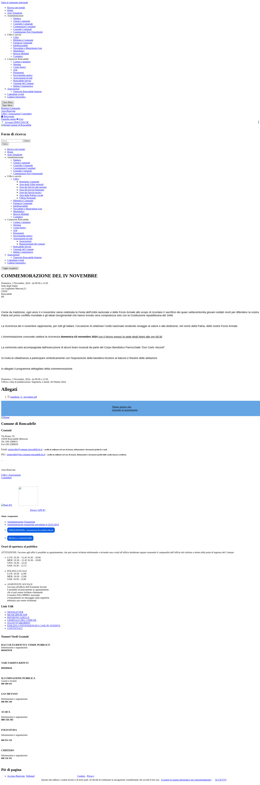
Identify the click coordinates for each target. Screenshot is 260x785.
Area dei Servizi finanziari (31, 190)
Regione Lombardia (10, 108)
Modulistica (18, 51)
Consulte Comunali (22, 29)
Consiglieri (26, 113)
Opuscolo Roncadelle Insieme (27, 91)
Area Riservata (8, 111)
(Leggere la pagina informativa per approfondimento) (186, 780)
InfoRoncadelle (20, 45)
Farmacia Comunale (22, 42)
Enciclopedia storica (22, 75)
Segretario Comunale (29, 181)
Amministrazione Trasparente (21, 522)
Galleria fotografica (16, 97)
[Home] (5, 125)
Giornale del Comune (23, 83)
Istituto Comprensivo (23, 86)
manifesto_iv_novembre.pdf (23, 397)
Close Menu (7, 102)
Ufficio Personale (27, 198)
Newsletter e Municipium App (27, 48)
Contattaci (18, 56)
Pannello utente (8, 119)
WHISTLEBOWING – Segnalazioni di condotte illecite (31, 530)
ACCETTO (220, 780)
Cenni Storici (19, 67)
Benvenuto (8, 116)
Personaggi (18, 72)
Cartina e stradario (22, 61)
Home (10, 10)
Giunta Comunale (21, 21)
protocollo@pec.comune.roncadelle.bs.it (26, 454)
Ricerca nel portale (16, 7)
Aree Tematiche (14, 13)
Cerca (26, 141)
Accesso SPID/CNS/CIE (17, 122)
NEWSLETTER (15, 612)
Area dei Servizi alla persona (32, 187)
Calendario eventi (15, 94)
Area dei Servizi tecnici (30, 192)
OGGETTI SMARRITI (18, 623)
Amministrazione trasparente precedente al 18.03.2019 (33, 524)
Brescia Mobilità (21, 53)
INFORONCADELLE (18, 617)
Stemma (17, 64)
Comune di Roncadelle (20, 125)
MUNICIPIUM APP (17, 614)
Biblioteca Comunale (23, 40)
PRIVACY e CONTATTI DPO (20, 538)
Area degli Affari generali (31, 184)
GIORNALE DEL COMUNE (21, 620)
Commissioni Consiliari (24, 26)
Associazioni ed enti (22, 78)
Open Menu (7, 105)
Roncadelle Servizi (22, 80)
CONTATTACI (14, 628)
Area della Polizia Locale (31, 195)
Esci (21, 119)
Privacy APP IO (37, 510)
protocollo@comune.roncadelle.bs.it (25, 449)
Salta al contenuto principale (14, 2)
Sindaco (17, 18)
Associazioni (13, 88)
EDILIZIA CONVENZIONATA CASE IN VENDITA (33, 625)
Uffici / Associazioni (11, 113)
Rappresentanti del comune (32, 244)
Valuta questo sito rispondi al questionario (125, 408)
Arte (15, 70)
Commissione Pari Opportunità (28, 32)
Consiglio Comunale (23, 24)
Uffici (16, 37)
